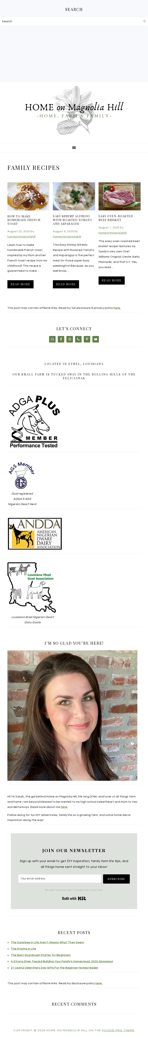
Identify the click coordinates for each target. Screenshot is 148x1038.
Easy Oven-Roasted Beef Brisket (116, 218)
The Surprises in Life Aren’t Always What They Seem (47, 942)
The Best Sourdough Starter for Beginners (41, 955)
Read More (20, 284)
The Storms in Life (23, 948)
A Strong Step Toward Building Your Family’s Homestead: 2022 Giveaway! (62, 961)
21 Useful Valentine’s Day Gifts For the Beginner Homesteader (54, 967)
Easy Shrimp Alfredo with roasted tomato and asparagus (72, 220)
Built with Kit (74, 898)
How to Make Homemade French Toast (24, 220)
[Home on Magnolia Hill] (74, 138)
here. (117, 307)
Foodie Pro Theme (118, 1030)
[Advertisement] (74, 53)
